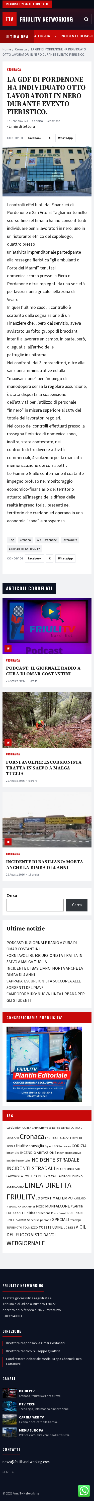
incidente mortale (18, 1160)
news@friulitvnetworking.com (26, 1462)
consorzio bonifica (59, 1128)
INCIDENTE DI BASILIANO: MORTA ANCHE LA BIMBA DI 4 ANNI (44, 865)
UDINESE (69, 1228)
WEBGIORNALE (26, 1243)
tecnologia (75, 1220)
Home (7, 49)
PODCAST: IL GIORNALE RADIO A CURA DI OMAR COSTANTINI (43, 671)
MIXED (40, 1206)
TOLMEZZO (30, 1227)
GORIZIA (79, 1146)
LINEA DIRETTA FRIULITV (24, 549)
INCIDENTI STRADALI (31, 1168)
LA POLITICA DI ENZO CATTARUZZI (45, 1176)
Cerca (12, 895)
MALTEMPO (62, 1198)
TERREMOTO (14, 1228)
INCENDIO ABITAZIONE (38, 1152)
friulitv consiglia (30, 1146)
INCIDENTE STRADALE (54, 1160)
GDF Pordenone (47, 540)
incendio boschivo (69, 1153)
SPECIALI (60, 1220)
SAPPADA (21, 1220)
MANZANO (79, 1198)
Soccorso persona (39, 1220)
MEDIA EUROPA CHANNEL (21, 1206)
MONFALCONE (57, 1206)
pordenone (43, 1213)
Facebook (34, 138)
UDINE (57, 1227)
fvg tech (49, 1146)
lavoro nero (70, 540)
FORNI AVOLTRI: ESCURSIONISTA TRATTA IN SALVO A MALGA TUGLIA (44, 768)
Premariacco (58, 1213)
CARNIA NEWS (40, 1128)
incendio (13, 1152)
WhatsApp (65, 138)
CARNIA (26, 1128)
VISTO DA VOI (43, 1235)
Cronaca (21, 49)
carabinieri (14, 1127)
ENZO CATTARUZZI (57, 1138)
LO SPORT (44, 1198)
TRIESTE (45, 1227)
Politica (30, 1213)
